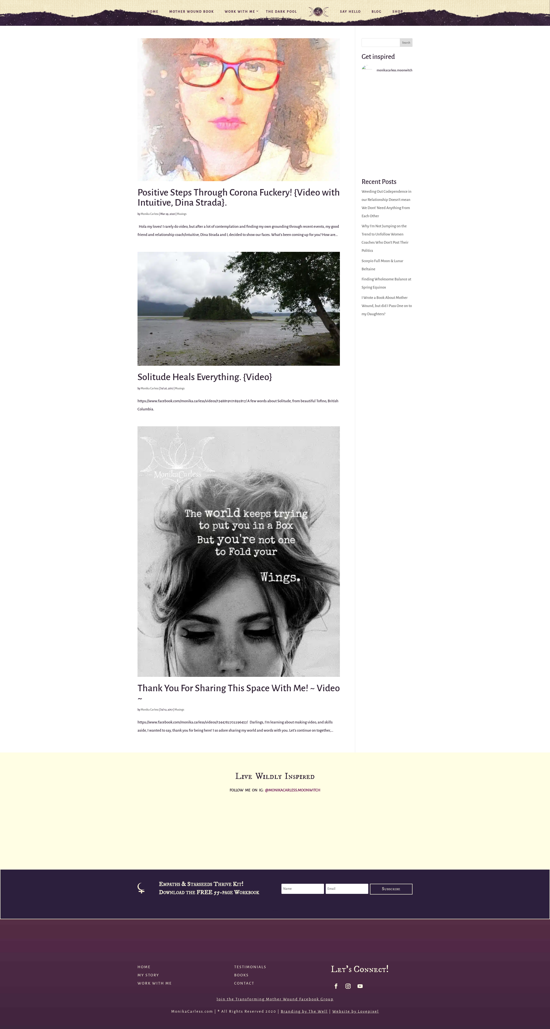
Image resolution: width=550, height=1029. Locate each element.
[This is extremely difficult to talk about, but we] (387, 124)
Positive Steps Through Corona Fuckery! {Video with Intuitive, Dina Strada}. (239, 198)
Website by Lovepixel (355, 1011)
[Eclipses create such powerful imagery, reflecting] (504, 826)
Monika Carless (150, 214)
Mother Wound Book (191, 12)
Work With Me (240, 12)
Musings (181, 214)
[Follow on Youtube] (360, 986)
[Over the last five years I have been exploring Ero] (321, 826)
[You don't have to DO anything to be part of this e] (387, 95)
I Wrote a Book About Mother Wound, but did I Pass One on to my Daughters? (387, 305)
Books (241, 975)
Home (153, 12)
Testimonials (250, 967)
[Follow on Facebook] (336, 986)
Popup (275, 910)
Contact (244, 983)
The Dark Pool (281, 12)
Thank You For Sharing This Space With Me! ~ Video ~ (239, 693)
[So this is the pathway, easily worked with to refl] (387, 154)
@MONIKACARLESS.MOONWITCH (292, 790)
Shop (398, 12)
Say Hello (350, 12)
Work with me (155, 983)
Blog (377, 12)
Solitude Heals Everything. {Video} (205, 377)
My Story (148, 975)
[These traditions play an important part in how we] (412, 826)
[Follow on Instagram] (348, 986)
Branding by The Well (304, 1011)
